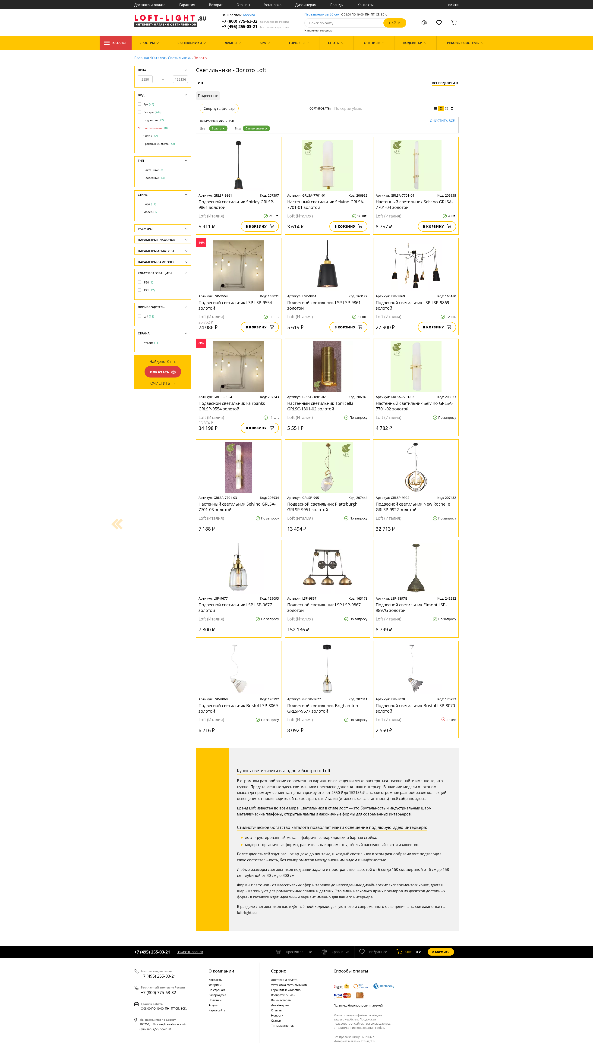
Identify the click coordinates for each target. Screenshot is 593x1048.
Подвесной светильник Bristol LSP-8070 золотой (415, 708)
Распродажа (217, 995)
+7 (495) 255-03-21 (255, 26)
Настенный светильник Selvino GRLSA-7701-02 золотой (414, 406)
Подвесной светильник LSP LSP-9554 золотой (235, 305)
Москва (249, 15)
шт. (409, 952)
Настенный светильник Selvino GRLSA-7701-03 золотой (237, 506)
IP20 (148, 282)
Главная (141, 57)
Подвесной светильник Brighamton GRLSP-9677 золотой (322, 708)
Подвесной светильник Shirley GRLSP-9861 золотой (236, 204)
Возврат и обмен (283, 995)
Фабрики (214, 985)
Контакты (365, 4)
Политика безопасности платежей (358, 1005)
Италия (151, 343)
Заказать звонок (190, 952)
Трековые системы (159, 144)
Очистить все (442, 121)
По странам (216, 990)
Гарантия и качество (286, 990)
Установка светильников (289, 985)
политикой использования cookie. (360, 1028)
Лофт (149, 204)
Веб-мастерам (281, 1000)
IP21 (149, 290)
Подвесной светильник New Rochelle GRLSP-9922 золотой (413, 506)
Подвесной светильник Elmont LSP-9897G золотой (411, 607)
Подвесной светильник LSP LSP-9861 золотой (324, 305)
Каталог (119, 43)
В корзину (256, 226)
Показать (159, 372)
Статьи (276, 1020)
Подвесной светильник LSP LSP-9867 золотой (324, 607)
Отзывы (243, 4)
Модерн (150, 212)
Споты (150, 136)
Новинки (214, 1000)
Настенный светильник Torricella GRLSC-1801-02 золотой (320, 406)
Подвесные (154, 178)
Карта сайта (216, 1010)
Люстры (152, 112)
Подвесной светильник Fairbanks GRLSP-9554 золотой (232, 406)
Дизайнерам (305, 4)
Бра (148, 104)
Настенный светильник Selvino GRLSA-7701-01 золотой (325, 204)
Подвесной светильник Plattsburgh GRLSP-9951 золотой (322, 506)
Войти (453, 5)
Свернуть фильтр (219, 108)
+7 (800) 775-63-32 (255, 21)
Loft (148, 316)
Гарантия (187, 4)
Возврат (216, 4)
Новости (277, 1015)
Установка (272, 4)
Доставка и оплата (149, 4)
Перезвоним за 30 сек (321, 14)
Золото (216, 128)
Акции (213, 1005)
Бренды (337, 4)
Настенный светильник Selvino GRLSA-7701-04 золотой (414, 204)
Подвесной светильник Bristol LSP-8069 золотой (238, 708)
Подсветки (153, 120)
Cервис (278, 971)
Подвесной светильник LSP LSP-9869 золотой (412, 305)
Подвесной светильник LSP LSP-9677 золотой (235, 607)
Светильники (180, 57)
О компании (221, 971)
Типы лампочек (282, 1025)
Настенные (153, 170)
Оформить (440, 952)
